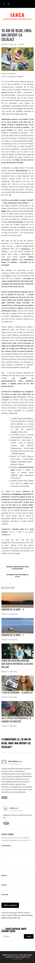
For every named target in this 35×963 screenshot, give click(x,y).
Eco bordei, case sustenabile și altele (17, 575)
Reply (4, 797)
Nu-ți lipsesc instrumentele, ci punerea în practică (16, 719)
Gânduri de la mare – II (12, 609)
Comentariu (5, 847)
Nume (4, 875)
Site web (4, 894)
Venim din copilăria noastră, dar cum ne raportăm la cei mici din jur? (17, 664)
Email (4, 885)
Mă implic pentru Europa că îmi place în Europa (18, 568)
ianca (17, 14)
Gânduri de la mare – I (12, 635)
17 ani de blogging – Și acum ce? (17, 692)
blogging (20, 77)
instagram (17, 494)
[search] (8, 4)
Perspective (13, 74)
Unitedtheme (17, 959)
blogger (13, 77)
